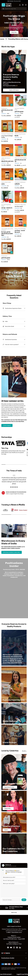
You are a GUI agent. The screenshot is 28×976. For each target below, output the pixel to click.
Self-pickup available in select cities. (11, 552)
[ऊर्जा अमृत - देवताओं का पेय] (7, 197)
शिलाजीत (16, 135)
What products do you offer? (9, 877)
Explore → (6, 829)
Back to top (14, 912)
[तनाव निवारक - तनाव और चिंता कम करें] (21, 221)
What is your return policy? (8, 883)
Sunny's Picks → (8, 808)
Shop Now (14, 284)
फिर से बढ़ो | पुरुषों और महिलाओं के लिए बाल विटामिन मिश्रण (7, 233)
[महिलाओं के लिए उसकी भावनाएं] (7, 150)
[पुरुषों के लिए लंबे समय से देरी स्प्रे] (7, 101)
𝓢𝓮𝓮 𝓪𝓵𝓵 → (24, 750)
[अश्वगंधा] (7, 174)
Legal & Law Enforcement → (10, 974)
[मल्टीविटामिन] (21, 174)
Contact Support (7, 425)
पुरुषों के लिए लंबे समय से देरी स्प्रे (7, 110)
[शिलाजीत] (21, 126)
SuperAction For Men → (9, 787)
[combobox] (14, 8)
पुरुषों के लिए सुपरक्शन (19, 111)
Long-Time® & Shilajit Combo (7, 136)
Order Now (14, 32)
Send (24, 899)
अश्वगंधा (3, 184)
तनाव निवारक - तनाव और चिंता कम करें (20, 231)
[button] (22, 4)
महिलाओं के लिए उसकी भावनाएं (7, 161)
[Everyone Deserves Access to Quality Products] (14, 61)
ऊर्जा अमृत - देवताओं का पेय (6, 208)
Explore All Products (14, 90)
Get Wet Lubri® (19, 206)
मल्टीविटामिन (17, 184)
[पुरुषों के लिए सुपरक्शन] (21, 101)
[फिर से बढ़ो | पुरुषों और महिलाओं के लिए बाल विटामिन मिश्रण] (7, 221)
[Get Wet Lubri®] (21, 197)
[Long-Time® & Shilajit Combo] (7, 126)
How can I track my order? (8, 880)
